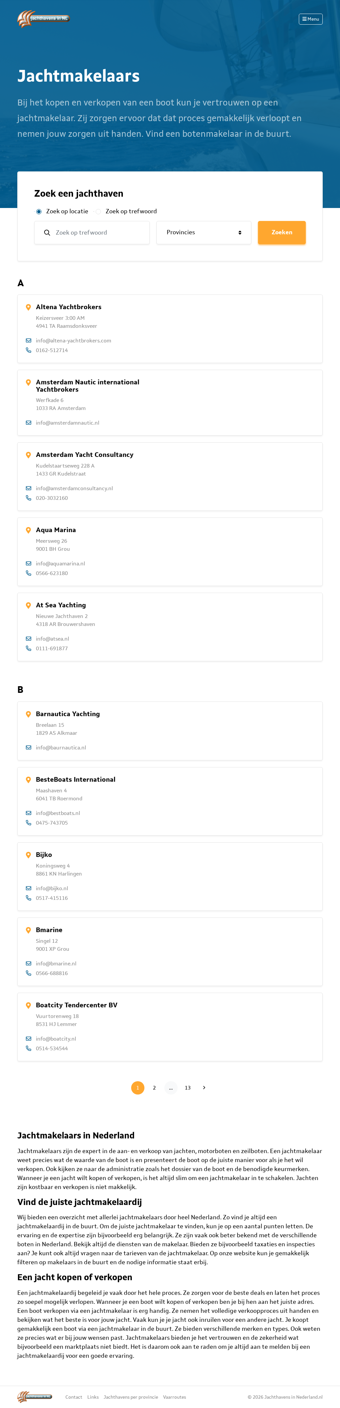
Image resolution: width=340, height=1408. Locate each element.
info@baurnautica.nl (61, 747)
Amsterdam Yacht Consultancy (84, 455)
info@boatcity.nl (56, 1039)
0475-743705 (52, 823)
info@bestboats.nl (58, 813)
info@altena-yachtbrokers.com (73, 340)
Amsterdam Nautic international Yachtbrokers (87, 385)
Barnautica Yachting (68, 714)
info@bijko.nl (52, 888)
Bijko (44, 855)
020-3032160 (52, 498)
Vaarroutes (174, 1397)
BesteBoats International (76, 779)
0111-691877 (52, 648)
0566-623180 (52, 573)
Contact (73, 1397)
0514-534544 (52, 1048)
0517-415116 (52, 898)
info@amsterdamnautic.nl (67, 423)
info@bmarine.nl (56, 963)
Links (93, 1397)
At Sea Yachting (61, 605)
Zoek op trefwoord (131, 211)
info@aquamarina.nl (60, 563)
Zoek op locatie (67, 211)
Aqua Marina (56, 530)
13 (189, 1087)
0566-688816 (52, 973)
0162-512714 (52, 350)
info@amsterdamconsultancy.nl (74, 488)
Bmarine (49, 930)
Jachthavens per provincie (131, 1397)
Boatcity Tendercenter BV (77, 1005)
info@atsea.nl (52, 639)
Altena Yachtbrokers (69, 307)
